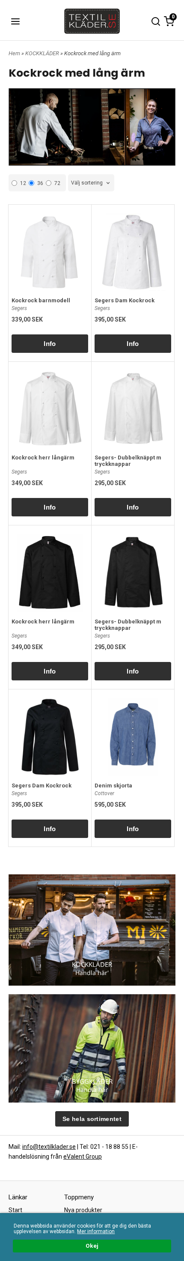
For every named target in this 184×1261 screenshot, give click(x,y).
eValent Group (82, 1156)
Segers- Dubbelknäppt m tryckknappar (128, 460)
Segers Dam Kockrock (124, 300)
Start (15, 1210)
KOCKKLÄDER (42, 53)
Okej (92, 1245)
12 (23, 183)
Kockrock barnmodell (41, 300)
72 (57, 183)
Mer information (96, 1231)
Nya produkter (83, 1210)
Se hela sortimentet (92, 1118)
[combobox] (91, 183)
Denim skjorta (113, 785)
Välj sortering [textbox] (87, 183)
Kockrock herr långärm (43, 457)
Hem (14, 53)
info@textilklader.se (49, 1146)
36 (40, 183)
